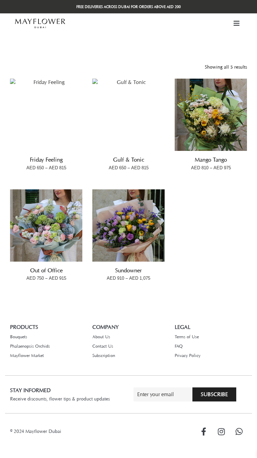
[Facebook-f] (203, 432)
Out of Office (46, 270)
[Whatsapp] (239, 432)
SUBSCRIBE (214, 394)
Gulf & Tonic (128, 159)
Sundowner (128, 270)
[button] (236, 23)
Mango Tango (211, 159)
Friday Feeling (46, 159)
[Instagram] (221, 432)
